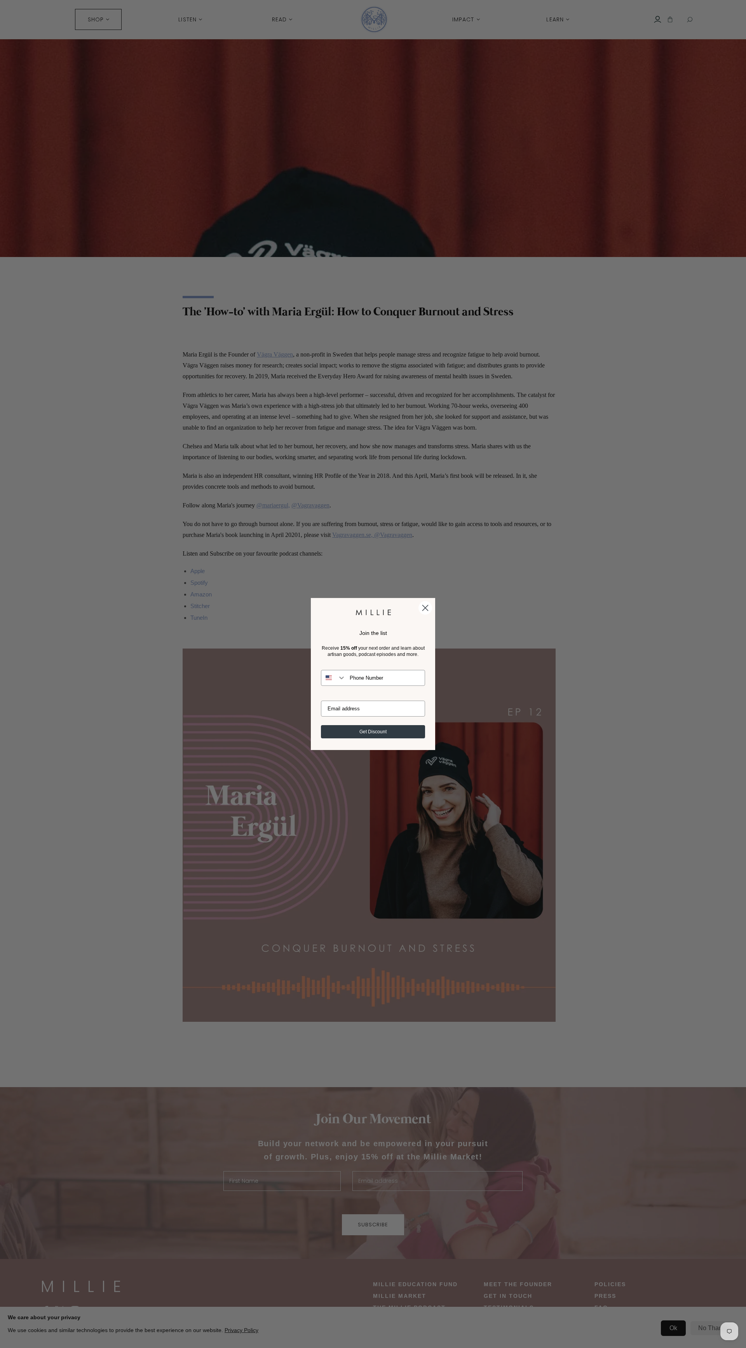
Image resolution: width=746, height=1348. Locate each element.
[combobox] (333, 677)
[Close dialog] (425, 608)
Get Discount (373, 731)
